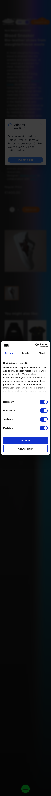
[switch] (44, 410)
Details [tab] (25, 353)
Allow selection (25, 449)
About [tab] (42, 353)
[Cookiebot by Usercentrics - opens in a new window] (36, 345)
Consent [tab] (9, 353)
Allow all (25, 440)
